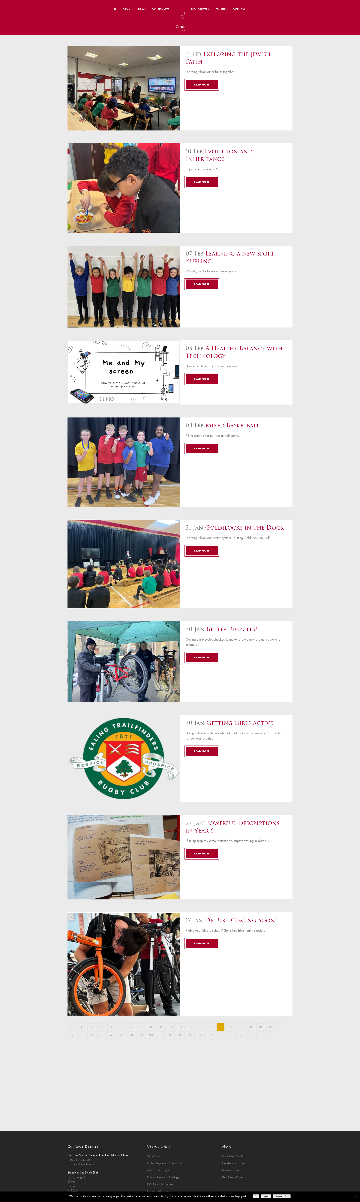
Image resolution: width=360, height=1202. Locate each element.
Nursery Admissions (158, 1191)
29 (141, 1035)
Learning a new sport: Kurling (231, 257)
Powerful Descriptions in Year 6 (232, 827)
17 (240, 1027)
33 (181, 1035)
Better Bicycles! (231, 629)
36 (210, 1035)
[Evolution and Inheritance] (124, 188)
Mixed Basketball (232, 425)
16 (230, 1027)
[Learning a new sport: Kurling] (124, 286)
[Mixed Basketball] (124, 462)
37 (220, 1035)
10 (171, 1027)
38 (230, 1035)
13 (200, 1027)
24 (91, 1035)
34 (191, 1035)
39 (240, 1035)
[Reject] (355, 1197)
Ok (256, 1196)
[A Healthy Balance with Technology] (124, 372)
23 (81, 1035)
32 (171, 1035)
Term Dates (153, 1156)
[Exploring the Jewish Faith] (124, 88)
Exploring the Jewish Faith (228, 58)
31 (161, 1035)
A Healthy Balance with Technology (234, 352)
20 (270, 1027)
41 (260, 1035)
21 (280, 1027)
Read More (202, 84)
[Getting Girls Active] (124, 758)
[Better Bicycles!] (124, 661)
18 (250, 1027)
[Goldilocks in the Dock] (124, 564)
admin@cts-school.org (83, 1164)
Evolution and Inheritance (219, 155)
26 (111, 1035)
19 (260, 1027)
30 (151, 1035)
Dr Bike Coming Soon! (241, 920)
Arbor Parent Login (158, 1170)
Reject (266, 1196)
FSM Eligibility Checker (160, 1184)
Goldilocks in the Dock (244, 527)
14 (210, 1027)
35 (200, 1035)
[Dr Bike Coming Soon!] (124, 964)
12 (190, 1027)
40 (250, 1035)
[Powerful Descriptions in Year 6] (124, 857)
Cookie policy (281, 1196)
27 (121, 1035)
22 (71, 1035)
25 (101, 1035)
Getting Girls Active (239, 723)
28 (131, 1035)
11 (180, 1027)
